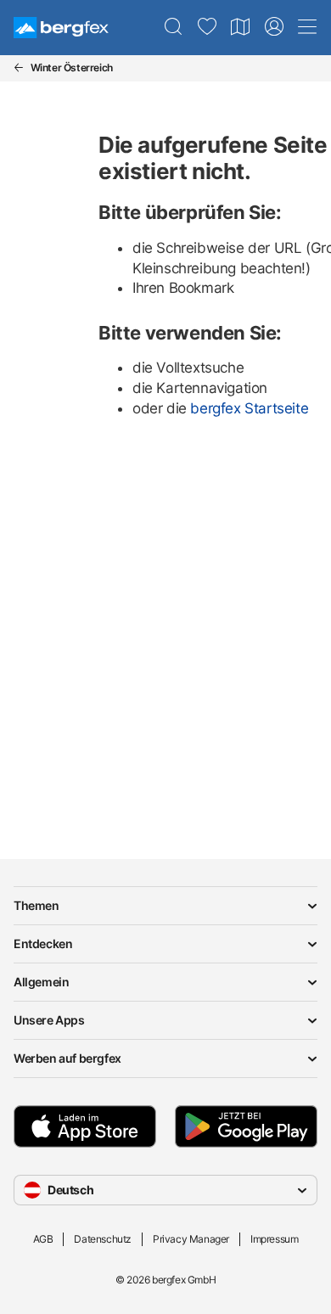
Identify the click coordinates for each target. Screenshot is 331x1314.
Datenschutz (103, 1239)
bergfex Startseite (249, 408)
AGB (43, 1239)
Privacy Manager (191, 1239)
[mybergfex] (274, 27)
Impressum (274, 1239)
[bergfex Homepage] (61, 27)
